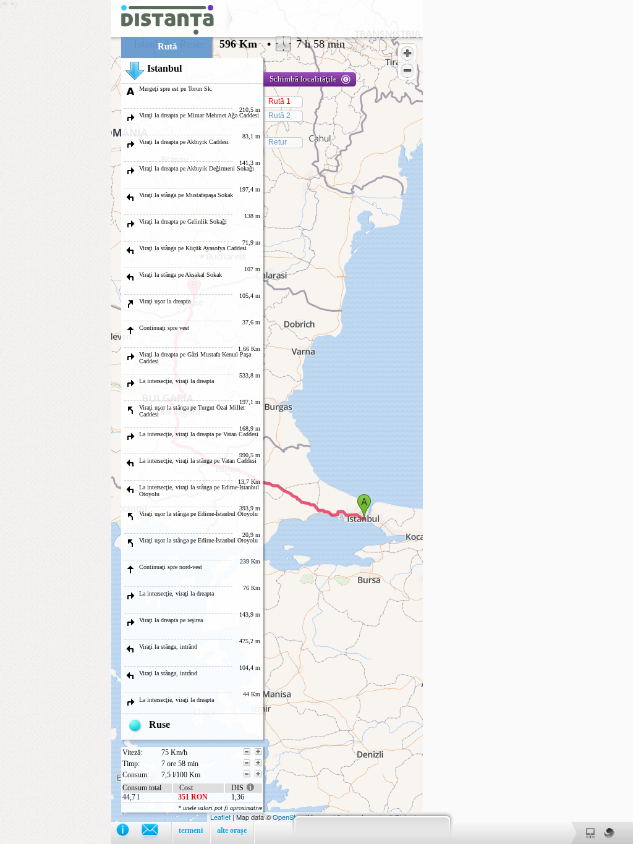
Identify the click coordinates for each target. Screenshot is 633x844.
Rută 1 (279, 101)
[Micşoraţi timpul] (246, 763)
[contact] (156, 833)
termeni (191, 830)
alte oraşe (232, 830)
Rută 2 (279, 115)
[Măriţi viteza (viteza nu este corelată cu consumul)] (258, 752)
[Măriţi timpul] (258, 763)
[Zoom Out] (407, 70)
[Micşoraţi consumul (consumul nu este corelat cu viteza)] (246, 774)
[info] (129, 833)
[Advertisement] (55, 185)
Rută (167, 46)
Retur (277, 142)
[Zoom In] (407, 53)
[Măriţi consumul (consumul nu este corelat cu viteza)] (258, 774)
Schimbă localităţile (303, 78)
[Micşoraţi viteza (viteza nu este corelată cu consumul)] (246, 752)
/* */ (172, 422)
